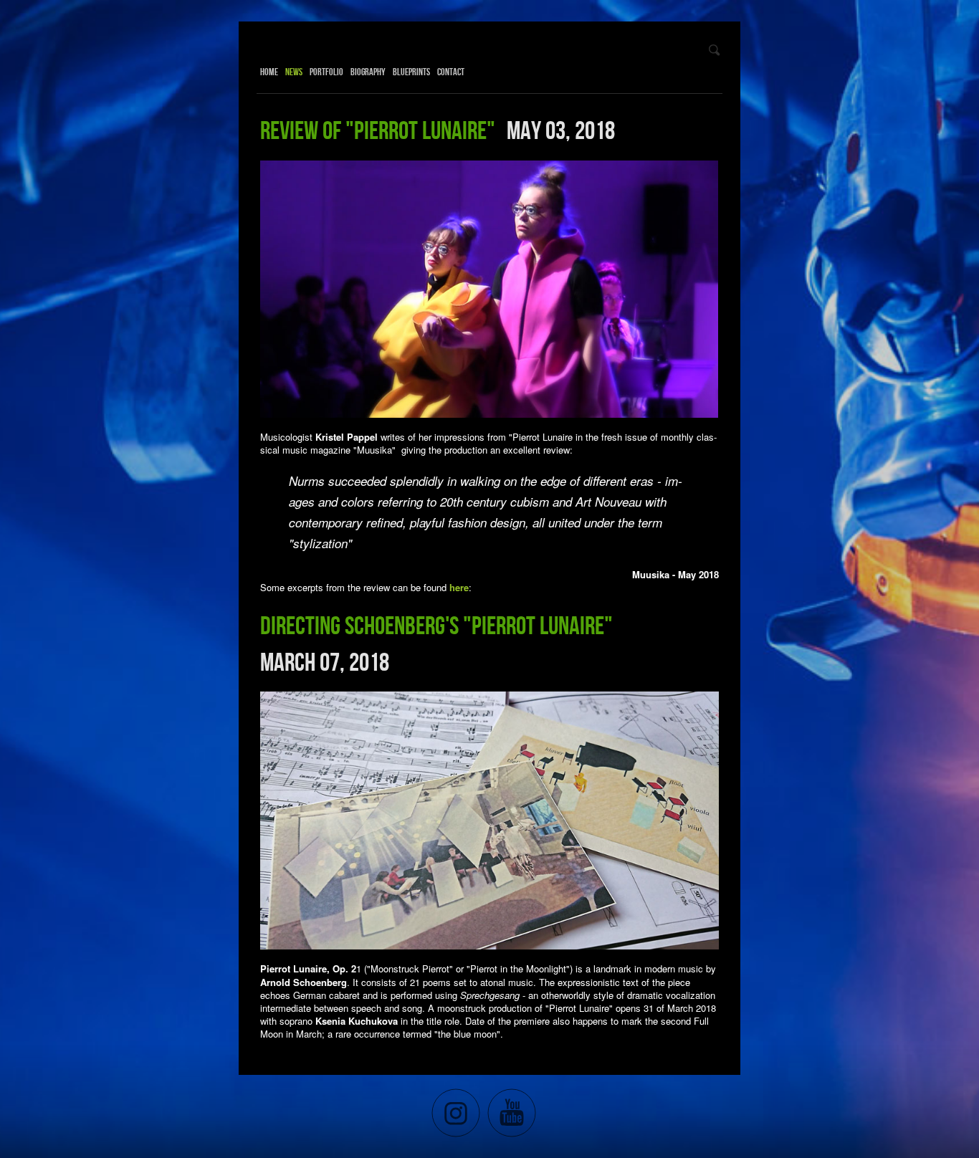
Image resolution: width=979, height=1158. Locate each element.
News (293, 71)
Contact (450, 71)
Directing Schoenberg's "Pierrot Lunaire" (438, 624)
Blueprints (411, 71)
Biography (368, 71)
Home (269, 71)
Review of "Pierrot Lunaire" (380, 129)
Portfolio (326, 71)
